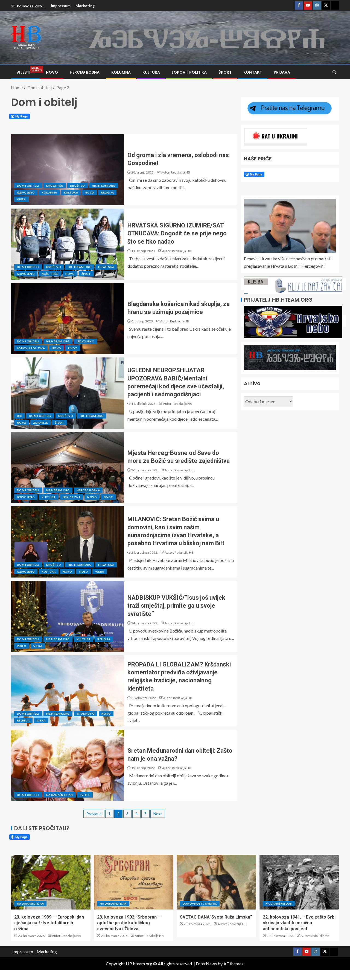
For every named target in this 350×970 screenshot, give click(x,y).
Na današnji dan (59, 794)
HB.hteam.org (103, 185)
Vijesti (25, 72)
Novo (52, 72)
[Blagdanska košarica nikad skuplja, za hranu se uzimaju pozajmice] (67, 318)
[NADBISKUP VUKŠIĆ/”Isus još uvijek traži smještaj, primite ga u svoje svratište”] (67, 616)
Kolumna (121, 72)
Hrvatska (106, 267)
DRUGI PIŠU (54, 185)
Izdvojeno (26, 192)
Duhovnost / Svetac (200, 903)
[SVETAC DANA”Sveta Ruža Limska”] (216, 882)
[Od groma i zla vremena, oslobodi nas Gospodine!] (67, 169)
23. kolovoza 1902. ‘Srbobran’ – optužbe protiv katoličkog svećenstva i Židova (129, 922)
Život (86, 273)
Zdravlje (40, 422)
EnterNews (206, 963)
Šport (225, 72)
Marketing (85, 5)
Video (83, 571)
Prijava (282, 72)
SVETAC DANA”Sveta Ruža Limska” (216, 917)
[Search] (334, 72)
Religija (107, 192)
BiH (19, 415)
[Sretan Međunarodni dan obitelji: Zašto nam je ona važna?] (67, 765)
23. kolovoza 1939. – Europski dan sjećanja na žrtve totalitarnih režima (49, 922)
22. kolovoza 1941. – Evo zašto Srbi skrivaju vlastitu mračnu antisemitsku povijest (299, 922)
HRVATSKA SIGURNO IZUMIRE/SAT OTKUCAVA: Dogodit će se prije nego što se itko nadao (177, 233)
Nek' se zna (72, 497)
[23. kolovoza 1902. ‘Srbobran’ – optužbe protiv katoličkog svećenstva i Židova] (133, 882)
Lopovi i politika (189, 72)
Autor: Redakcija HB (175, 172)
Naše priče (50, 273)
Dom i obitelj (28, 185)
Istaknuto (86, 713)
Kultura (151, 72)
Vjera (21, 199)
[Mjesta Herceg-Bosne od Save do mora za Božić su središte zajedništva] (67, 467)
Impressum (61, 5)
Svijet (85, 794)
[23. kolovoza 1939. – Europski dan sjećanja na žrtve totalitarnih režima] (51, 882)
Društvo (77, 185)
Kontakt (252, 72)
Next (157, 813)
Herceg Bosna (85, 72)
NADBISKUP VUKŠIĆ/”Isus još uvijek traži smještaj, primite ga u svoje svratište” (176, 605)
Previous (93, 813)
